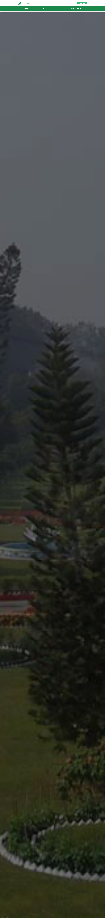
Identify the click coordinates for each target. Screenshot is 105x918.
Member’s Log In (60, 8)
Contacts (51, 8)
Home (19, 8)
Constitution (43, 8)
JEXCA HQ (26, 8)
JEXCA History (34, 8)
